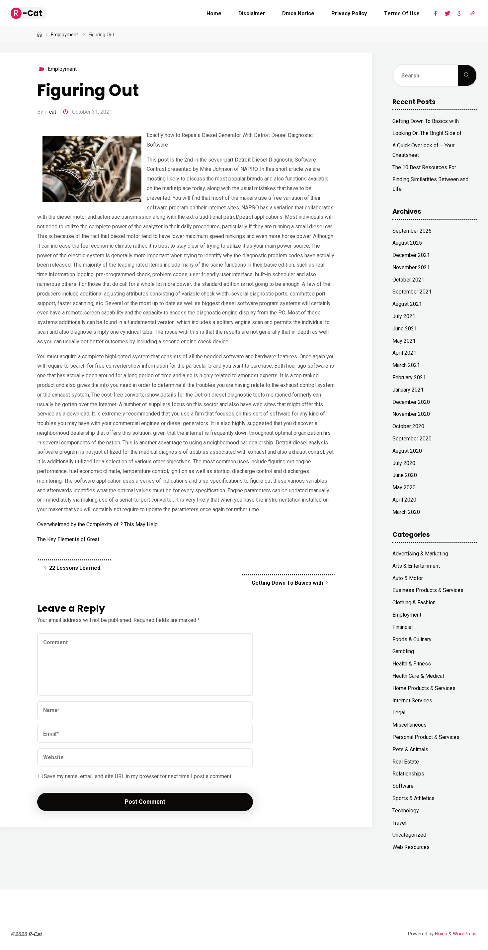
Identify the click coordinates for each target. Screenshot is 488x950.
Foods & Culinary (412, 639)
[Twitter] (447, 13)
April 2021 (404, 353)
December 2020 (411, 402)
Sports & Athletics (413, 798)
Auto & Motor (407, 578)
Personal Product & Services (425, 737)
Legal (398, 712)
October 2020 (408, 426)
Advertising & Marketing (420, 553)
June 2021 (404, 328)
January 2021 (408, 390)
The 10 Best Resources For (424, 167)
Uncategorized (409, 835)
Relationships (408, 774)
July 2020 (403, 463)
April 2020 (404, 500)
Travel (399, 823)
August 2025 (407, 243)
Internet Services (412, 700)
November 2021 (411, 267)
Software (403, 786)
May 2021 (404, 341)
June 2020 (404, 475)
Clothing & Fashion (414, 602)
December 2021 (411, 255)
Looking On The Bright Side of (427, 133)
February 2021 (409, 377)
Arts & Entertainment (416, 566)
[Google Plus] (460, 13)
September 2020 (412, 438)
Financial (402, 627)
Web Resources (411, 847)
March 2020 (406, 512)
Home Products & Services (423, 688)
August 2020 (407, 451)
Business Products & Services (427, 590)
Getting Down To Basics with (425, 121)
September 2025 (412, 231)
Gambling (403, 651)
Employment (64, 35)
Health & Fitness (411, 663)
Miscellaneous (409, 725)
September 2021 (412, 292)
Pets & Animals (410, 749)
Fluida (440, 934)
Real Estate (405, 762)
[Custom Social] (472, 13)
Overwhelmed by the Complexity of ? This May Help (97, 524)
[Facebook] (436, 13)
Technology (405, 810)
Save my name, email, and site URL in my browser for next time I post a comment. (138, 776)
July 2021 (403, 316)
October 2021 (408, 280)
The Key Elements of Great (68, 539)
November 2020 (411, 414)
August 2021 (407, 304)
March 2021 (406, 365)
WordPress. (465, 934)
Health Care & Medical (418, 676)
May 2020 (404, 487)
